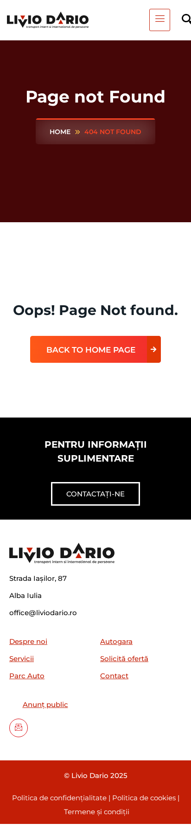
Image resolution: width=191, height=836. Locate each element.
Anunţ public (45, 704)
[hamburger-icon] (159, 20)
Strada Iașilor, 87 (38, 578)
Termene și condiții (96, 811)
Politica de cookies (145, 797)
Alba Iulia (25, 595)
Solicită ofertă (124, 658)
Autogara (116, 641)
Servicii (21, 658)
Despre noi (28, 641)
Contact (114, 675)
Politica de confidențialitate (60, 797)
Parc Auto (27, 675)
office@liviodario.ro (43, 612)
